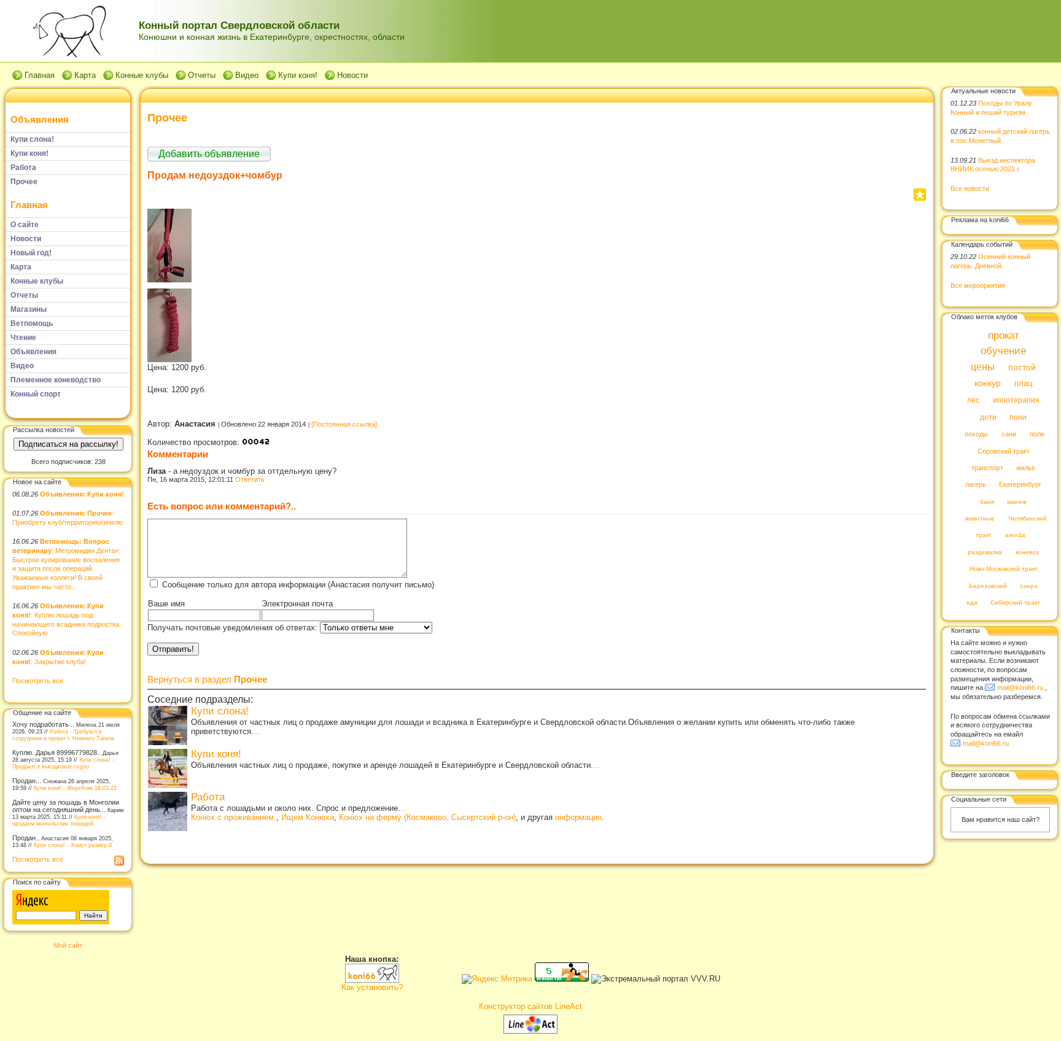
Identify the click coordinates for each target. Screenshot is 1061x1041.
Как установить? (372, 987)
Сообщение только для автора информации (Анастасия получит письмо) (298, 584)
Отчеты (202, 75)
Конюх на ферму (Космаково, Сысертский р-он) (427, 817)
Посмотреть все (37, 680)
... (257, 731)
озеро (1029, 585)
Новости (352, 75)
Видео (246, 75)
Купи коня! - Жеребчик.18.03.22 (75, 787)
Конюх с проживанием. (233, 817)
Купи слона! (220, 711)
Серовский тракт (1003, 451)
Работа (208, 797)
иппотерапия (1016, 401)
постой (1022, 367)
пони (1018, 417)
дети (988, 417)
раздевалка (985, 552)
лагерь (975, 485)
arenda (1015, 535)
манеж (1017, 501)
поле (1037, 434)
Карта (85, 75)
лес (973, 401)
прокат (1003, 335)
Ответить (250, 479)
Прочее (167, 118)
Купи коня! (297, 75)
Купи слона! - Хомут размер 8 (73, 845)
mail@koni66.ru (1020, 687)
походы (976, 434)
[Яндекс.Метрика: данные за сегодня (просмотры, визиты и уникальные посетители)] (497, 979)
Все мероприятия (977, 285)
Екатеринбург (1020, 485)
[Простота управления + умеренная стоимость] (530, 1030)
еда (971, 603)
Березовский (988, 585)
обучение (1003, 351)
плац (1023, 383)
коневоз (1027, 552)
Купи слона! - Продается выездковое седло (63, 763)
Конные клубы (141, 75)
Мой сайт (67, 945)
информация (578, 817)
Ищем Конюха (307, 817)
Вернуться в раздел (207, 679)
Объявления (39, 119)
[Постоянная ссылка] (344, 424)
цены (983, 366)
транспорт (987, 467)
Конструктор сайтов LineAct (530, 1006)
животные (980, 519)
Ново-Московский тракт (1004, 569)
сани (1008, 434)
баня (987, 501)
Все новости (969, 188)
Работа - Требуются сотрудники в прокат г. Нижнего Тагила (63, 734)
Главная (40, 75)
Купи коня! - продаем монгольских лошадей (59, 820)
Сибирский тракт (1015, 603)
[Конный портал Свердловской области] (372, 980)
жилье (1025, 467)
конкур (987, 383)
